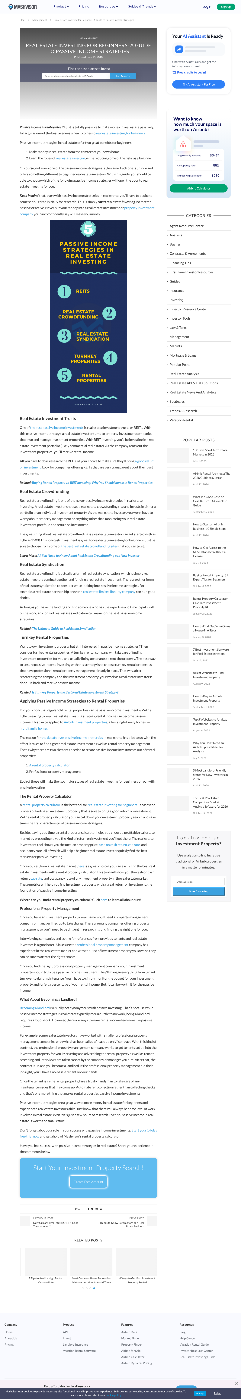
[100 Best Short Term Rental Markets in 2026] (178, 455)
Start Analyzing (198, 891)
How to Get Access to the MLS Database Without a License (209, 552)
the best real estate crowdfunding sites (89, 546)
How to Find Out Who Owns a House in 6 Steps (211, 628)
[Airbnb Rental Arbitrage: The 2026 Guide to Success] (178, 479)
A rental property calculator (49, 765)
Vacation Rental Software (79, 1350)
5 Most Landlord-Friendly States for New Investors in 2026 (210, 774)
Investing (176, 300)
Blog (22, 19)
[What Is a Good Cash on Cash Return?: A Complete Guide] (178, 502)
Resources (107, 6)
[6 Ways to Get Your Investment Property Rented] (134, 1262)
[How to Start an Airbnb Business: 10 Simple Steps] (178, 529)
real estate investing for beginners (121, 133)
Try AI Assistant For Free (199, 84)
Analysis (176, 235)
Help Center (187, 1338)
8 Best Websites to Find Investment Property (208, 675)
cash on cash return (113, 845)
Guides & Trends (140, 6)
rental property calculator (41, 805)
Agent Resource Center (187, 226)
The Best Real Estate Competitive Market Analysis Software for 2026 (210, 802)
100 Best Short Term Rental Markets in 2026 (210, 452)
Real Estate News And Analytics (193, 392)
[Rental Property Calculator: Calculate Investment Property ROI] (178, 604)
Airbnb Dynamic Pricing (136, 1363)
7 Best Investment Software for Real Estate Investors (211, 651)
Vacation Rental (181, 420)
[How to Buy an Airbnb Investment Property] (178, 701)
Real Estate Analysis (184, 374)
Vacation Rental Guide (194, 1344)
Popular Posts (180, 364)
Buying (175, 244)
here (81, 866)
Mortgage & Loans (183, 355)
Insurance (177, 290)
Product (60, 6)
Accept (200, 1393)
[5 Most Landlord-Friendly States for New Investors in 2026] (178, 775)
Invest (67, 1338)
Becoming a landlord (35, 1008)
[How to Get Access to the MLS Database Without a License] (178, 553)
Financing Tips (180, 263)
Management (39, 19)
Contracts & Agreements (188, 253)
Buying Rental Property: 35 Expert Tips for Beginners (210, 577)
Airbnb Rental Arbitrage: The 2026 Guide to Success (211, 475)
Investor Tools (180, 318)
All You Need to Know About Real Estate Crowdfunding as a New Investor (88, 555)
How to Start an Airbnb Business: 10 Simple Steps (209, 526)
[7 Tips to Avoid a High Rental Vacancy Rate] (43, 1262)
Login (207, 6)
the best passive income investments (57, 427)
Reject (217, 1393)
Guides (175, 281)
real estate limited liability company (109, 592)
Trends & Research (183, 411)
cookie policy (113, 1395)
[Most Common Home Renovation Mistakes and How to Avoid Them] (89, 1262)
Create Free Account (88, 1182)
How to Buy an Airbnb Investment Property (207, 698)
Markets (176, 346)
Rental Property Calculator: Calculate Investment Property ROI (211, 603)
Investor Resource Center (188, 309)
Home (8, 1332)
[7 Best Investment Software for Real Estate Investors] (178, 654)
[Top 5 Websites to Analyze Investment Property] (178, 724)
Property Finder (131, 1344)
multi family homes (34, 728)
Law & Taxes (178, 327)
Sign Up (226, 7)
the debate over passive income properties (72, 737)
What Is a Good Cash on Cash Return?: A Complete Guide (210, 501)
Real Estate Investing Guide (197, 1357)
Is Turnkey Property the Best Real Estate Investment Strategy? (75, 692)
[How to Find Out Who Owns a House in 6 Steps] (178, 631)
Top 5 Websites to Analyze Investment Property (210, 721)
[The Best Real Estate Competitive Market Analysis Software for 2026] (178, 803)
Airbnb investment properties (85, 722)
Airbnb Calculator (198, 188)
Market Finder (130, 1338)
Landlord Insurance (75, 1344)
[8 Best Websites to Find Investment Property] (178, 678)
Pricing (84, 6)
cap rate (134, 845)
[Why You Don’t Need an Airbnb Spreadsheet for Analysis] (178, 748)
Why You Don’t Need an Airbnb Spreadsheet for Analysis (208, 747)
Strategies (177, 401)
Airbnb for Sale (130, 1350)
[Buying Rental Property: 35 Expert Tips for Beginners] (178, 580)
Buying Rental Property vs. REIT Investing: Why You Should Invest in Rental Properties (92, 482)
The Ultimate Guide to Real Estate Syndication (64, 628)
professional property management (102, 945)
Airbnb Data (129, 1332)
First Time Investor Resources (192, 272)
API (65, 1332)
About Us (11, 1338)
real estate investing (70, 158)
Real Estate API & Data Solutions (194, 383)
